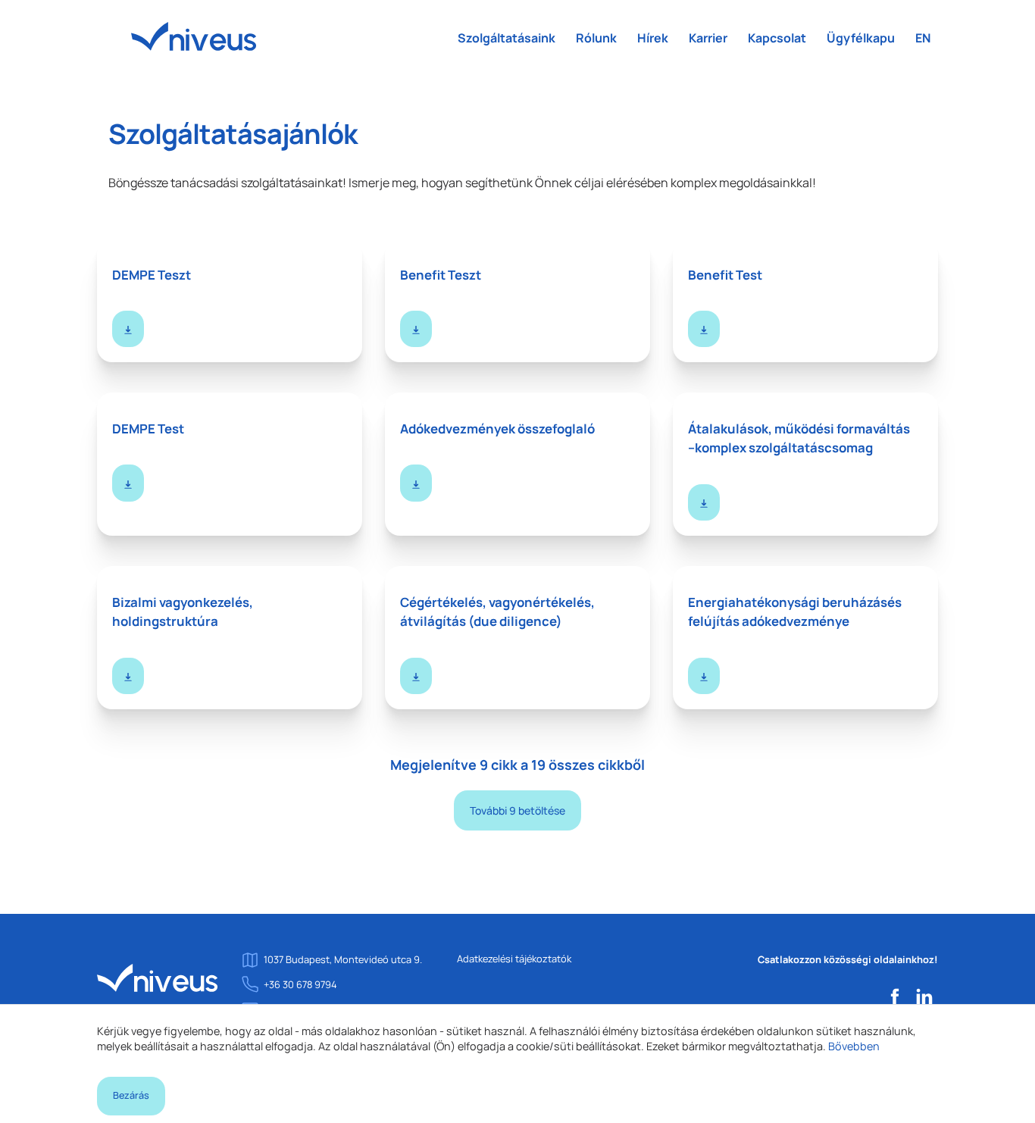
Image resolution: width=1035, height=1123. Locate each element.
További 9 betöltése (517, 810)
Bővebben (854, 1046)
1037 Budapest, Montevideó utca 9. (343, 959)
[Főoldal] (157, 977)
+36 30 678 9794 (300, 984)
